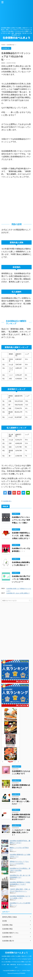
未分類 (4, 921)
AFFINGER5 (22, 973)
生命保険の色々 (7, 501)
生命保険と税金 (7, 925)
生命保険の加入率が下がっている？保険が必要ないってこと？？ (21, 579)
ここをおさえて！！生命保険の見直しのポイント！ (21, 832)
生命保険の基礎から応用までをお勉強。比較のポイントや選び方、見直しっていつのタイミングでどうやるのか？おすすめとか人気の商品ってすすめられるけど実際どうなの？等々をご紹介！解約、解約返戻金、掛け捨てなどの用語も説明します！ (16, 961)
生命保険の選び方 (8, 941)
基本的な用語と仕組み (9, 917)
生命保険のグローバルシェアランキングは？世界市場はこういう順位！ (21, 520)
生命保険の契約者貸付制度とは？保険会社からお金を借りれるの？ (21, 817)
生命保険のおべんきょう (16, 952)
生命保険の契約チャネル (10, 933)
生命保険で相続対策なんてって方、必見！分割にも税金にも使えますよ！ (21, 535)
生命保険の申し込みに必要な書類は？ (18, 593)
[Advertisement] (16, 15)
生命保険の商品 (7, 929)
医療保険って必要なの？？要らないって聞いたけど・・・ (21, 801)
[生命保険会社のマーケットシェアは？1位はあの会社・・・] (23, 493)
